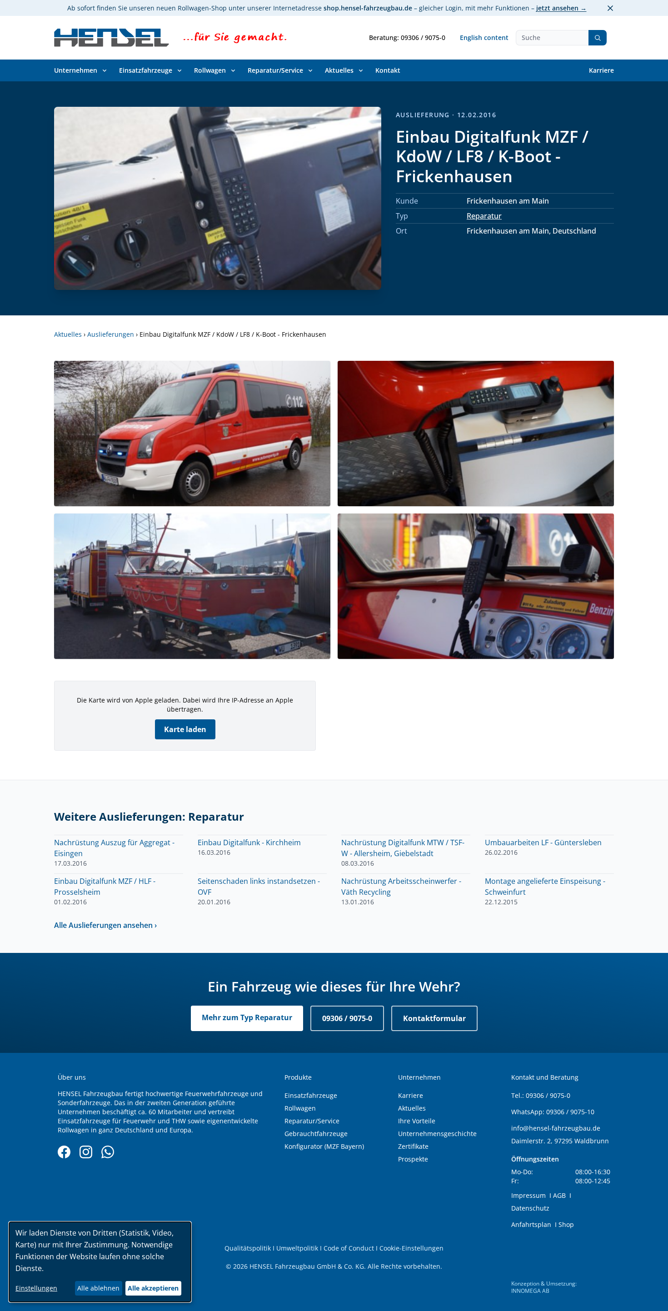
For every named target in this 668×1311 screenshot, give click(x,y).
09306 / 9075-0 (347, 1018)
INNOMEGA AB (530, 1291)
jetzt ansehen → (561, 8)
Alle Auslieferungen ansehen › (105, 925)
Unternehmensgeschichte (437, 1133)
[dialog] (100, 1262)
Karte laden (185, 729)
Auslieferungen (110, 334)
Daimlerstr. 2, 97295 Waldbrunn (560, 1141)
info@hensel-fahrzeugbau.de (555, 1128)
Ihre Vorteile (416, 1121)
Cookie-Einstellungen (411, 1248)
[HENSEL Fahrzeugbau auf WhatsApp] (107, 1152)
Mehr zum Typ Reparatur (247, 1017)
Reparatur (484, 216)
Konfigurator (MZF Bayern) (324, 1146)
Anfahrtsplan (531, 1224)
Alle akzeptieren (153, 1288)
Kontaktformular (434, 1018)
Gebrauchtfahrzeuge (316, 1133)
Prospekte (413, 1159)
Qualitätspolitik (247, 1248)
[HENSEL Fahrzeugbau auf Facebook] (64, 1152)
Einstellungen (36, 1288)
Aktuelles (339, 70)
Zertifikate (413, 1146)
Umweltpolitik (297, 1248)
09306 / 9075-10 (570, 1111)
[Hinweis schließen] (610, 8)
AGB (559, 1195)
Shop (566, 1224)
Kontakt (387, 70)
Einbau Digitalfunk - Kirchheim (249, 842)
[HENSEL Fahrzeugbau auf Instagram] (86, 1152)
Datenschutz (530, 1208)
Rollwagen (210, 70)
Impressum (528, 1195)
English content (484, 37)
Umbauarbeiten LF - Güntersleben (543, 842)
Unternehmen (75, 70)
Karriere (601, 70)
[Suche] (597, 37)
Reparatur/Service (275, 70)
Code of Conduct (349, 1248)
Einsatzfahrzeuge (145, 70)
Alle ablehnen (98, 1288)
